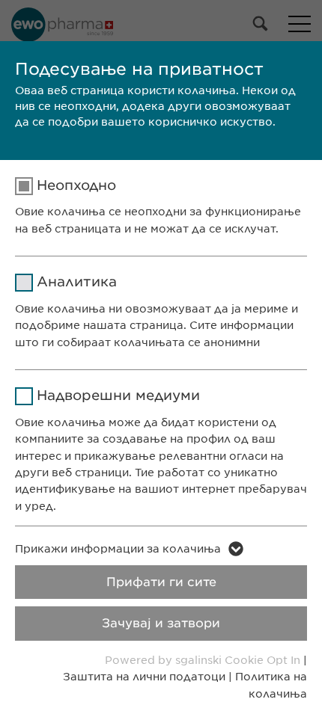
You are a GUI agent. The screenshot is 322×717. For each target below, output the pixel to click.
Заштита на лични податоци (144, 677)
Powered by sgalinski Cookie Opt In (204, 660)
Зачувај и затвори (161, 623)
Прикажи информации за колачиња (118, 549)
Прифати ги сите (161, 582)
